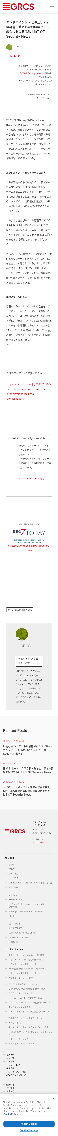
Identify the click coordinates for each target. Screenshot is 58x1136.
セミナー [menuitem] (10, 1062)
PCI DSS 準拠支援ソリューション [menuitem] (24, 984)
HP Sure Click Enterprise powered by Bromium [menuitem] (27, 905)
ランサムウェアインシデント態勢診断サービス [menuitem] (29, 1003)
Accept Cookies (29, 1124)
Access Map (38, 842)
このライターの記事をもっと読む (28, 661)
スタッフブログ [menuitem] (13, 1065)
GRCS (18, 47)
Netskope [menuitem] (13, 895)
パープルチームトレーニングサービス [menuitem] (25, 998)
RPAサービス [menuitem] (15, 1023)
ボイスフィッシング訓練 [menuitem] (19, 1007)
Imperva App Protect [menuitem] (19, 937)
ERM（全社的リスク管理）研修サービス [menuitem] (27, 989)
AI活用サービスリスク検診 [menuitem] (21, 978)
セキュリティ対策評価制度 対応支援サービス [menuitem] (29, 1012)
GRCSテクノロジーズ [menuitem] (16, 1075)
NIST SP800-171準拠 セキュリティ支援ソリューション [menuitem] (30, 1033)
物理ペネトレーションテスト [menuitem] (21, 1044)
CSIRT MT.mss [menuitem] (16, 924)
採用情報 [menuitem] (10, 1068)
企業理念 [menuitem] (10, 1091)
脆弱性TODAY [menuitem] (15, 928)
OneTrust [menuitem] (13, 874)
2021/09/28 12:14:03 (13, 763)
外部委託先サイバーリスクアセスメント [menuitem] (26, 1018)
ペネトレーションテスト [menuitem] (19, 1039)
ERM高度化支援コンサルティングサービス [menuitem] (28, 969)
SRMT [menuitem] (11, 869)
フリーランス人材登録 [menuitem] (16, 1072)
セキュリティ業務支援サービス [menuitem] (23, 973)
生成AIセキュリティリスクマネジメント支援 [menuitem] (29, 1027)
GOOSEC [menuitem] (13, 916)
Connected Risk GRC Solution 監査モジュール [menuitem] (30, 883)
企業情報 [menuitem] (10, 1085)
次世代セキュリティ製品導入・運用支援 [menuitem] (27, 955)
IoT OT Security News (31, 73)
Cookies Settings (29, 1130)
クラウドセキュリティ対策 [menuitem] (21, 993)
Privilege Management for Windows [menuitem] (26, 912)
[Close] (53, 1098)
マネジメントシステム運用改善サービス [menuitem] (26, 960)
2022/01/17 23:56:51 (13, 741)
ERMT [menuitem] (11, 865)
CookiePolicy (11, 1114)
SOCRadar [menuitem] (14, 887)
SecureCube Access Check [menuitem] (22, 933)
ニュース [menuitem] (10, 1058)
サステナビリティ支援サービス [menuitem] (23, 964)
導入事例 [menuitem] (10, 1055)
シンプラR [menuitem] (13, 878)
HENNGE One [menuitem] (15, 900)
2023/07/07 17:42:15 (13, 782)
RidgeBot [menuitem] (13, 942)
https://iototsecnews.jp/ (31, 479)
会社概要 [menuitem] (10, 1088)
